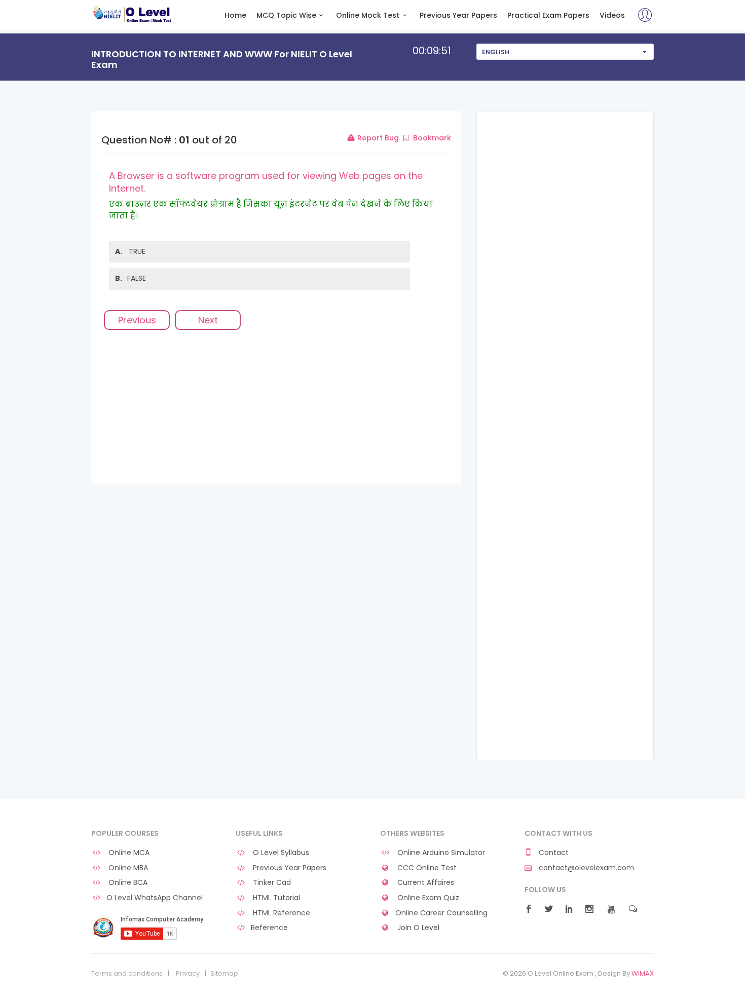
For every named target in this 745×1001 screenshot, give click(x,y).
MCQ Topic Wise (286, 15)
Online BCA (126, 882)
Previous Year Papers (458, 15)
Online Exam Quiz (427, 898)
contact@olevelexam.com (585, 868)
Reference (269, 928)
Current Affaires (424, 882)
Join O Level (417, 928)
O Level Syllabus (280, 853)
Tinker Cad (271, 882)
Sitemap (224, 973)
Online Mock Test (367, 15)
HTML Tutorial (275, 898)
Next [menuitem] (208, 320)
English (495, 52)
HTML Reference (280, 913)
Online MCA (128, 853)
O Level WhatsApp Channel (154, 898)
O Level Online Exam (132, 14)
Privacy (188, 973)
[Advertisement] (276, 414)
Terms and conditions (127, 973)
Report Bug (377, 138)
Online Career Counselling (441, 913)
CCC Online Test (426, 868)
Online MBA (127, 868)
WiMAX (642, 973)
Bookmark (431, 138)
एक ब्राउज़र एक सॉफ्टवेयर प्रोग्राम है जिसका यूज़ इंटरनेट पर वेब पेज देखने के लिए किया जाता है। (271, 210)
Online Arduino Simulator (440, 853)
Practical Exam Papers (548, 15)
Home (235, 15)
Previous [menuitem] (137, 320)
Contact (553, 853)
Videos (612, 15)
